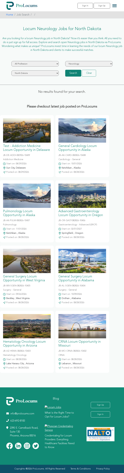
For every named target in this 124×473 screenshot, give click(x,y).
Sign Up (101, 6)
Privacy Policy (103, 469)
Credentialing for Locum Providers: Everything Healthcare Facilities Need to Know (59, 441)
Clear (89, 73)
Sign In (85, 6)
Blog (56, 398)
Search (73, 73)
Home (9, 15)
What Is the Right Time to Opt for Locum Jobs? (59, 415)
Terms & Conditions (81, 469)
